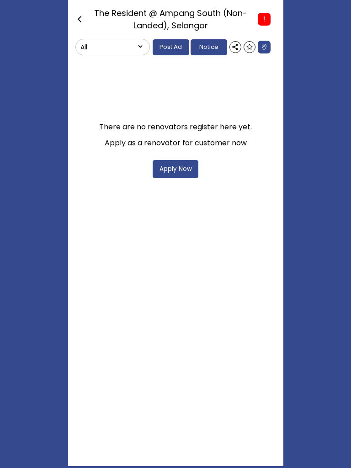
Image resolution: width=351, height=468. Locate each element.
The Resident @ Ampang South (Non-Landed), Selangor (170, 19)
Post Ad (171, 47)
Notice (208, 47)
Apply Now (176, 169)
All (83, 47)
